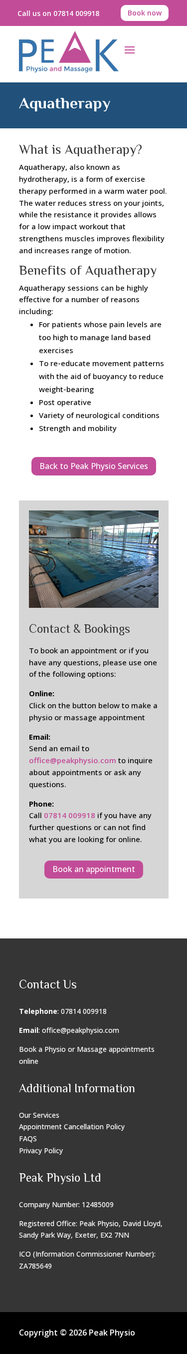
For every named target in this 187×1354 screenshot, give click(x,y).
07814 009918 (69, 815)
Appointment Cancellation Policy (72, 1126)
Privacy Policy (41, 1150)
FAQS (28, 1138)
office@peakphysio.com (72, 760)
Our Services (39, 1115)
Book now (145, 12)
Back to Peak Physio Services (93, 465)
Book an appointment (93, 869)
